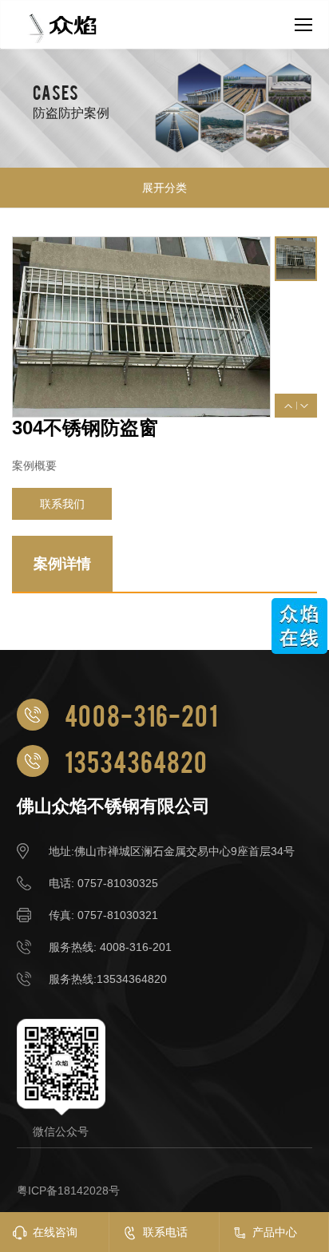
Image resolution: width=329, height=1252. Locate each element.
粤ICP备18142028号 (68, 1190)
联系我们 (62, 503)
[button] (288, 406)
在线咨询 (55, 1232)
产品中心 (274, 1232)
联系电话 (165, 1232)
